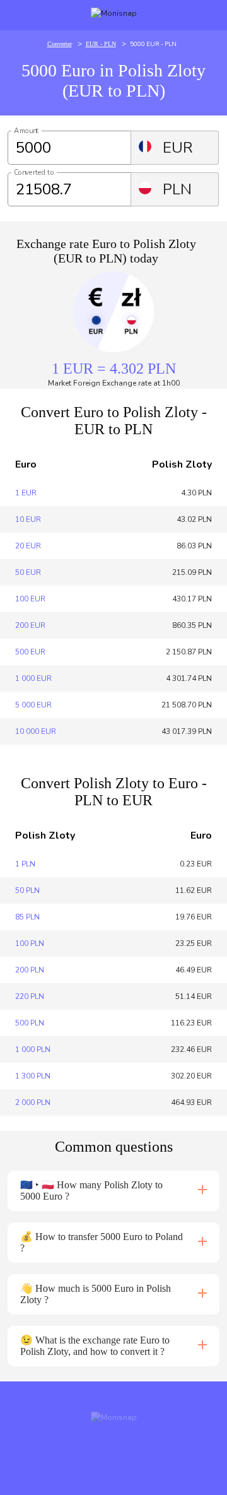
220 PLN (29, 996)
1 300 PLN (32, 1076)
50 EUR (28, 572)
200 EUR (30, 625)
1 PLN (25, 864)
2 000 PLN (32, 1102)
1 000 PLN (32, 1049)
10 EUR (28, 519)
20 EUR (28, 546)
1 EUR (26, 493)
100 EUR (30, 599)
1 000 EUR (33, 678)
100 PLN (29, 943)
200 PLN (29, 970)
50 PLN (27, 890)
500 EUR (30, 652)
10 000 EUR (35, 731)
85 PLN (27, 917)
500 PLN (29, 1023)
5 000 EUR (33, 705)
